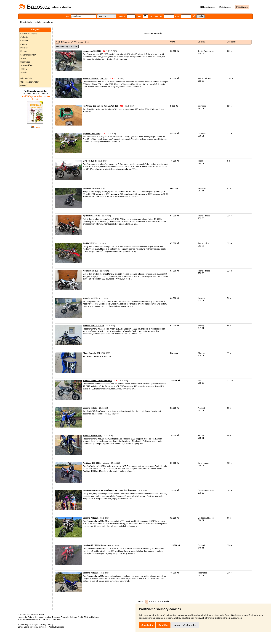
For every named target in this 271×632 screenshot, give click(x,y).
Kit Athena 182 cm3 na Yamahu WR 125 (100, 106)
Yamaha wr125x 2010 (92, 435)
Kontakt (48, 617)
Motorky (38, 22)
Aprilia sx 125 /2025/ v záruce (96, 463)
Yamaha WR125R (90, 518)
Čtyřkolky (24, 37)
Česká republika (31, 627)
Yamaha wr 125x (90, 298)
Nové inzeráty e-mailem (66, 46)
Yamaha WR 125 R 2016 (93, 326)
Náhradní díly (26, 78)
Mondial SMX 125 (90, 271)
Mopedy (23, 51)
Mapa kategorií (24, 625)
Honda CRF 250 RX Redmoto (96, 545)
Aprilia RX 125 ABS (91, 216)
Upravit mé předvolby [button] (185, 625)
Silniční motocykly (28, 55)
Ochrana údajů (76, 617)
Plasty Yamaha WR (91, 353)
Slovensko (43, 627)
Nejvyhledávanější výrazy (42, 625)
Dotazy (31, 617)
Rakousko (59, 627)
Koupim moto (89, 188)
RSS (86, 617)
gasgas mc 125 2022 (92, 51)
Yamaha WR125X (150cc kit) (95, 78)
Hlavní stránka (26, 22)
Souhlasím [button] (147, 625)
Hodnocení (39, 617)
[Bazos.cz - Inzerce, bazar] (34, 9)
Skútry (23, 58)
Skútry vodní (25, 62)
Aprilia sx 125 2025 (91, 133)
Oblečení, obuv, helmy (29, 82)
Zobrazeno (231, 42)
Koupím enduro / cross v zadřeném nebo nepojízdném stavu (109, 490)
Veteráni (23, 72)
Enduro (23, 44)
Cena (172, 42)
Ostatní (23, 85)
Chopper (24, 41)
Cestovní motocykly (28, 34)
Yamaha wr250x (90, 408)
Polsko (51, 627)
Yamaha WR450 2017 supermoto (97, 381)
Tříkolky (23, 69)
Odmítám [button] (163, 625)
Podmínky (65, 617)
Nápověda (22, 617)
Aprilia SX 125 (89, 243)
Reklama (56, 617)
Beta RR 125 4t (89, 161)
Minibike (24, 48)
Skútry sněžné (26, 65)
